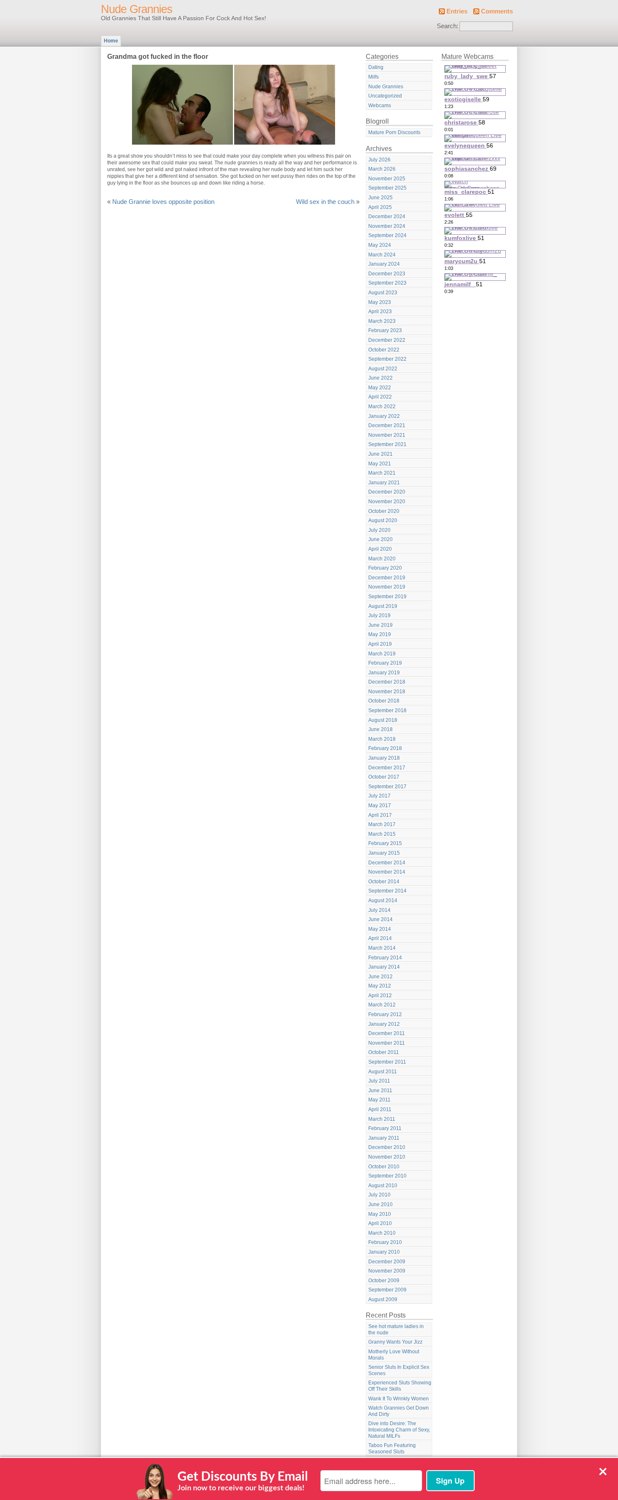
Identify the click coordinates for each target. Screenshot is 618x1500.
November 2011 (386, 1043)
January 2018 (384, 758)
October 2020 (383, 511)
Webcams (379, 105)
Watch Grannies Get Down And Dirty (398, 1411)
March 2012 (382, 1005)
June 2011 (380, 1090)
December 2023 (386, 274)
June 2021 (380, 454)
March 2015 (382, 834)
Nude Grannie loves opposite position (163, 201)
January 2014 (384, 967)
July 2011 (379, 1081)
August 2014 (382, 900)
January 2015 (384, 853)
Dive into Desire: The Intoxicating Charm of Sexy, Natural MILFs (399, 1430)
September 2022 (387, 359)
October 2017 (383, 777)
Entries (456, 11)
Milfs (373, 77)
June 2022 (380, 378)
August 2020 (382, 520)
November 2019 (386, 587)
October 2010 (383, 1167)
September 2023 (387, 283)
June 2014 (380, 919)
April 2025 (380, 207)
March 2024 (382, 255)
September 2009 (387, 1290)
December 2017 (386, 768)
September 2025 (387, 188)
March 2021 (382, 473)
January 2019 (384, 673)
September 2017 (387, 787)
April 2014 (380, 938)
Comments (497, 11)
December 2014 (386, 863)
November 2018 (386, 692)
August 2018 (382, 720)
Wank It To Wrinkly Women (398, 1399)
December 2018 (386, 682)
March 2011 (381, 1119)
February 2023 (385, 330)
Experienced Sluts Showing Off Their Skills (399, 1386)
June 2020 (380, 539)
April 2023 (380, 311)
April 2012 (380, 995)
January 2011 (383, 1138)
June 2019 (380, 625)
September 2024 (387, 235)
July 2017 (379, 796)
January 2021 (384, 483)
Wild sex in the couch (325, 201)
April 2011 (379, 1109)
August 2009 (382, 1299)
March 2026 (382, 169)
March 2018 (382, 739)
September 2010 (387, 1176)
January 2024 (384, 264)
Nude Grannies (136, 9)
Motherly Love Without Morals (393, 1355)
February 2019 (385, 663)
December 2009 (386, 1262)
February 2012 (385, 1014)
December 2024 (386, 216)
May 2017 (379, 805)
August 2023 (382, 293)
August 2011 (382, 1072)
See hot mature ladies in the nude (396, 1329)
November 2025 (386, 179)
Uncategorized (385, 96)
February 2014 (385, 958)
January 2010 (384, 1252)
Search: (447, 26)
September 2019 (387, 596)
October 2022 (383, 350)
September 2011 (387, 1062)
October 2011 (383, 1052)
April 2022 (380, 397)
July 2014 (379, 910)
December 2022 (386, 340)
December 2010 (386, 1147)
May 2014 (379, 929)
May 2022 (379, 388)
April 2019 (380, 644)
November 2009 (386, 1271)
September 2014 (387, 891)
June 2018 (380, 729)
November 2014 (386, 872)
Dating (375, 67)
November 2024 (386, 226)
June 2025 (380, 198)
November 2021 (386, 435)
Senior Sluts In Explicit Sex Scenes (398, 1370)
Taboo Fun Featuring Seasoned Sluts (392, 1448)
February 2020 (385, 568)
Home (111, 41)
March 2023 (382, 321)
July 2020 (379, 530)
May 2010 (379, 1214)
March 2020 (382, 559)
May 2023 (379, 302)
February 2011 (384, 1128)
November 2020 (386, 501)
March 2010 (382, 1233)
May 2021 (379, 464)
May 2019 (379, 634)
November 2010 (386, 1157)
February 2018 (385, 748)
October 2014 (383, 882)
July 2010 (379, 1195)
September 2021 (387, 444)
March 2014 (382, 948)
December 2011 (386, 1033)
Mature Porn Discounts (394, 132)
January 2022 (384, 416)
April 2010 (380, 1223)
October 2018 (383, 701)
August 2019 (382, 606)
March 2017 (382, 824)
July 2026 (379, 160)
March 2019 (382, 654)
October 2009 (383, 1280)
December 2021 (386, 425)
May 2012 (379, 986)
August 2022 (382, 369)
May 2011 (379, 1100)
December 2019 (386, 578)
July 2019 (379, 615)
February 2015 (385, 843)
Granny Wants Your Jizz (395, 1342)
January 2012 (384, 1024)
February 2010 (385, 1242)
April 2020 (380, 549)
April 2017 (380, 815)
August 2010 (382, 1185)
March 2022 (382, 406)
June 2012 (380, 977)
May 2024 (379, 245)
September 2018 (387, 710)
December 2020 (386, 492)
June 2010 (380, 1204)
